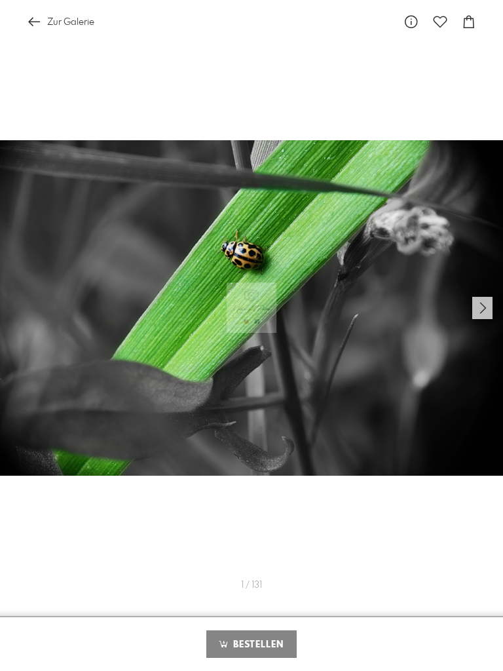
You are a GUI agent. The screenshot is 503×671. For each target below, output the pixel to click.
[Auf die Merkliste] (440, 22)
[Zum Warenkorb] (469, 22)
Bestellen (257, 644)
